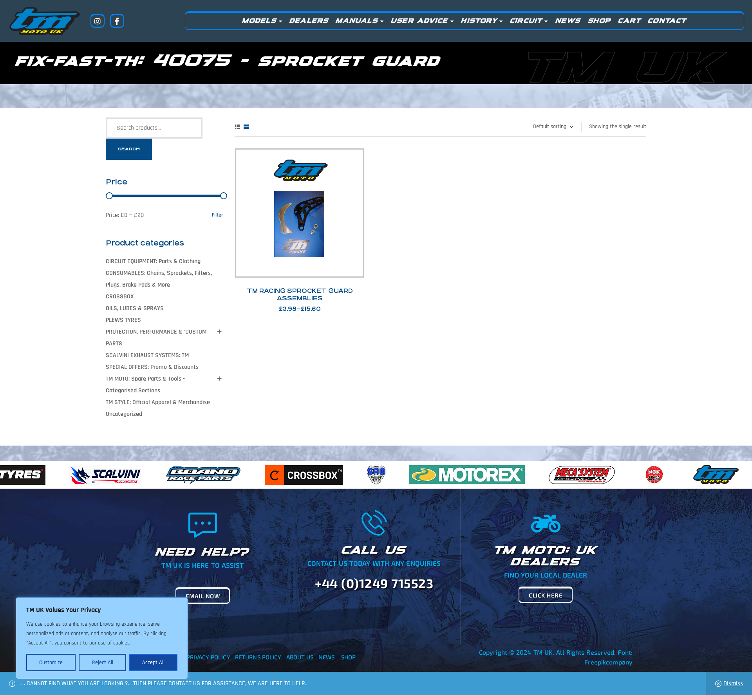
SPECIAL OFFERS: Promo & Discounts (152, 367)
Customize (51, 662)
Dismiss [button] (733, 683)
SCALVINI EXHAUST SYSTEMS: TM (147, 355)
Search (129, 149)
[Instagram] (97, 21)
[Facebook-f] (117, 21)
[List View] (237, 127)
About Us (300, 657)
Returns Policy (258, 657)
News (326, 657)
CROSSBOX (120, 296)
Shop (348, 657)
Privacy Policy (208, 657)
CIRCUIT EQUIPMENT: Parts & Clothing (153, 261)
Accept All (153, 662)
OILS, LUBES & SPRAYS (135, 308)
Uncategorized (124, 414)
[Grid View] (246, 127)
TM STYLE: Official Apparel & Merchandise (158, 402)
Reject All (102, 662)
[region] (102, 638)
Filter (217, 215)
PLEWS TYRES (123, 320)
